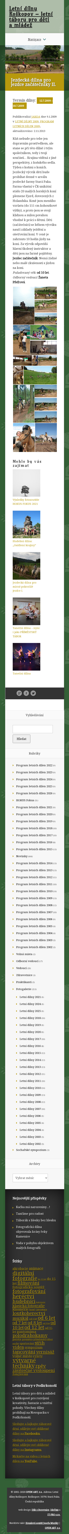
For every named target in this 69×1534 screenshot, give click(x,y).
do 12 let (42, 1279)
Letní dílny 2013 (30, 1067)
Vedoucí (21, 968)
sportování (27, 1343)
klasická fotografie (29, 1305)
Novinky (21, 856)
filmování (28, 1283)
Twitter (33, 693)
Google (19, 693)
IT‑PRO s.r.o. (53, 1514)
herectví (23, 1296)
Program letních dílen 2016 (34, 842)
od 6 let (46, 1317)
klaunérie (21, 1309)
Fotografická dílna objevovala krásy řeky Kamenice (31, 1231)
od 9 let (46, 1323)
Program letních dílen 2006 (34, 919)
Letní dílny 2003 (30, 1137)
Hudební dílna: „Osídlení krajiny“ (24, 543)
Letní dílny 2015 (30, 1053)
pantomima (26, 1331)
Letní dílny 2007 (30, 1109)
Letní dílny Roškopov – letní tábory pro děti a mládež (31, 17)
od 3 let (33, 1319)
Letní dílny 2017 (30, 1039)
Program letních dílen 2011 (34, 884)
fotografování (29, 1291)
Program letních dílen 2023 (34, 772)
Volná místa (24, 954)
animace (36, 1268)
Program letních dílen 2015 (34, 849)
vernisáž (45, 1352)
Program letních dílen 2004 (34, 933)
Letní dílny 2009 (27, 121)
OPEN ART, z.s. (34, 1492)
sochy (16, 1343)
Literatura (41, 1309)
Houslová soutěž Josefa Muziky (42, 1523)
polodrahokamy (30, 1335)
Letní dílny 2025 (30, 1011)
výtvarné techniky (24, 1363)
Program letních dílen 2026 (34, 793)
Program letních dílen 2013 (34, 870)
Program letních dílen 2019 (34, 821)
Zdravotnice (24, 975)
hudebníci (24, 1301)
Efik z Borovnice (40, 1509)
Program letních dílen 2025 (34, 786)
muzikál (20, 1318)
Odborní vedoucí (27, 961)
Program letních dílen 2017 (34, 835)
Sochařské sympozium (31, 1150)
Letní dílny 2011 (30, 1081)
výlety (38, 1356)
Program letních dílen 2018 (34, 828)
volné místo (22, 1355)
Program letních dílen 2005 (34, 926)
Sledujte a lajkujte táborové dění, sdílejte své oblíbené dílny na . (32, 1429)
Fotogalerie (23, 989)
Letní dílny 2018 (30, 1018)
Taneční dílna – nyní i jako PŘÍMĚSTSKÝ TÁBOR (26, 632)
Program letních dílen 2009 (34, 898)
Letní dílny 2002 (30, 1144)
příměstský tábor (43, 1339)
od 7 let (20, 1323)
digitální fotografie (25, 1275)
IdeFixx (54, 1509)
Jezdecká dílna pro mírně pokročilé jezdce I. (24, 587)
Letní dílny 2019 (30, 1025)
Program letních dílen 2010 (34, 891)
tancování (24, 1351)
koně (32, 1309)
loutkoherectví (29, 1313)
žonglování (20, 1374)
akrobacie (20, 1268)
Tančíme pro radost (30, 1214)
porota (17, 1339)
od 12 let (34, 1327)
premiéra (27, 1339)
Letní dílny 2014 (30, 1060)
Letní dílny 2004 (30, 1130)
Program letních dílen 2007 (34, 912)
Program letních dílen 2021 (34, 807)
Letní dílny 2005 (30, 1123)
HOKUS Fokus (25, 800)
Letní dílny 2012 (30, 1074)
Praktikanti (24, 982)
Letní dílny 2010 (30, 1088)
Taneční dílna (22, 673)
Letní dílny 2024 (30, 1004)
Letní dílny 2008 (30, 1102)
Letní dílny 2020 (30, 1032)
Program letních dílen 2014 (34, 863)
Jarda (35, 116)
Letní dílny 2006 (30, 1116)
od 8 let (35, 1323)
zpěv (40, 1366)
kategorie (40, 1302)
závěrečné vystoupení (34, 1370)
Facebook (26, 693)
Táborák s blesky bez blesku (36, 1220)
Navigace (34, 39)
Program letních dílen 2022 (34, 765)
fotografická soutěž (28, 1287)
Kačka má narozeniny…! (33, 1207)
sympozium (34, 1347)
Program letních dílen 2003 (34, 940)
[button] (23, 305)
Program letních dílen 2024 (34, 779)
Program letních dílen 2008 (34, 905)
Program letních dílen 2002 (34, 947)
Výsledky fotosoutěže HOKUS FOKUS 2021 (26, 502)
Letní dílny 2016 (30, 1046)
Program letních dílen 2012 (34, 877)
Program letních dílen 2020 (34, 814)
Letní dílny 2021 (30, 997)
